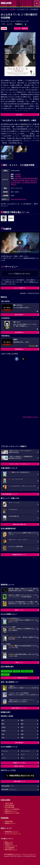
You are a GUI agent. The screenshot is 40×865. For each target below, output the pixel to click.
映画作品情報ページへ (8, 786)
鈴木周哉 (32, 182)
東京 (3, 720)
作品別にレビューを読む (12, 813)
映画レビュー (19, 662)
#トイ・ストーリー (26, 671)
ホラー (23, 758)
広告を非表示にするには (30, 417)
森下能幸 (22, 180)
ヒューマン (10, 24)
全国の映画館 (9, 821)
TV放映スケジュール (11, 845)
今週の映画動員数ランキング (9, 494)
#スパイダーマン (6, 671)
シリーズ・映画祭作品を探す (19, 678)
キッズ (23, 754)
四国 (22, 734)
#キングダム (4, 674)
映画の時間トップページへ (9, 789)
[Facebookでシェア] (17, 359)
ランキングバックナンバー (13, 833)
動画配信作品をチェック (19, 554)
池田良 (27, 180)
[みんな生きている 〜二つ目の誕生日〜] (11, 218)
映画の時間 (4, 9)
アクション (5, 751)
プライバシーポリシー (29, 854)
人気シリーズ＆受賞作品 (12, 809)
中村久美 (33, 180)
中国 (3, 734)
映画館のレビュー (10, 823)
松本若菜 (24, 178)
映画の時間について (19, 781)
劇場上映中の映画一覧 (19, 524)
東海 (22, 724)
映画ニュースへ (19, 610)
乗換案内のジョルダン (14, 854)
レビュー (16, 28)
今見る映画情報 (9, 847)
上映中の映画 (9, 803)
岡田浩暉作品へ (19, 349)
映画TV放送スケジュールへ (19, 708)
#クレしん (16, 671)
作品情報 (12, 9)
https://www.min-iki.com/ (18, 199)
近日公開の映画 (9, 807)
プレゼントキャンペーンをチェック (19, 464)
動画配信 (24, 28)
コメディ (4, 758)
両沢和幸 (18, 174)
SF (2, 754)
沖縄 (22, 737)
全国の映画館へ (19, 742)
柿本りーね (20, 182)
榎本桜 (27, 182)
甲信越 (3, 730)
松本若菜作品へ (19, 332)
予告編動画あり (19, 24)
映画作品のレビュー (11, 811)
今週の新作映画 (9, 805)
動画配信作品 (9, 844)
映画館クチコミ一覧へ (19, 763)
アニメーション (25, 751)
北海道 (3, 727)
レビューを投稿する (19, 288)
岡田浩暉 (30, 178)
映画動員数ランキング (11, 831)
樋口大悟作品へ (19, 314)
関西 (3, 724)
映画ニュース (9, 842)
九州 (3, 737)
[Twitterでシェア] (23, 359)
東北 (22, 727)
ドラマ (3, 24)
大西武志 (15, 180)
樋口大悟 (18, 178)
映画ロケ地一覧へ (19, 766)
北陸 (22, 730)
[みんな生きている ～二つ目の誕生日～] (4, 218)
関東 (22, 720)
